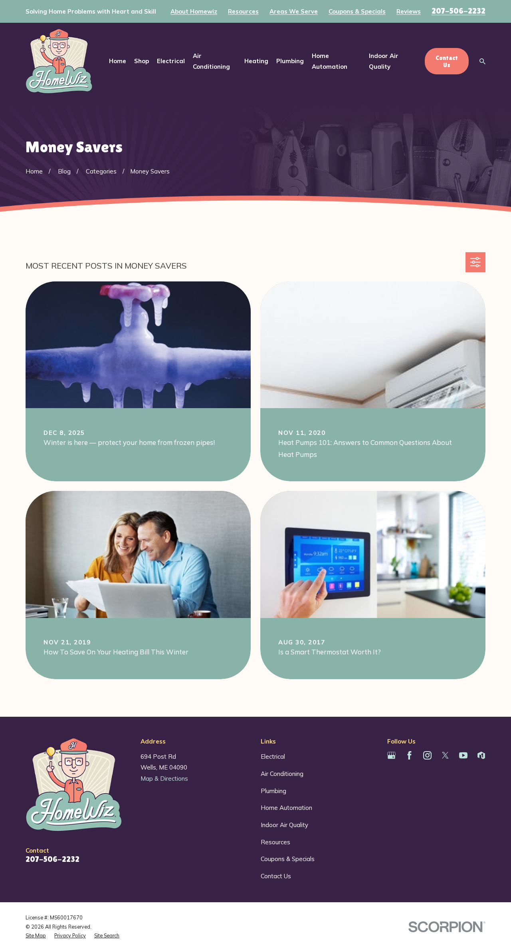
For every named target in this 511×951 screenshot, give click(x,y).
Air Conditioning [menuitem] (211, 61)
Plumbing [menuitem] (290, 61)
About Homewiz (193, 11)
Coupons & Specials (357, 11)
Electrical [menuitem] (171, 61)
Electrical (273, 756)
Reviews (408, 11)
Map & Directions (164, 778)
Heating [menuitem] (256, 61)
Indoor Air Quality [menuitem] (383, 61)
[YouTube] (463, 755)
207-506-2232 (458, 11)
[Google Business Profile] (391, 755)
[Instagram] (427, 755)
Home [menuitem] (117, 61)
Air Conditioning (282, 774)
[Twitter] (445, 755)
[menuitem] (36, 935)
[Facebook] (409, 755)
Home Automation (286, 807)
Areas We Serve (293, 11)
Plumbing (273, 791)
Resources (243, 11)
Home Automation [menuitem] (329, 61)
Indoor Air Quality (284, 825)
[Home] (59, 61)
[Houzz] (481, 755)
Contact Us (276, 876)
